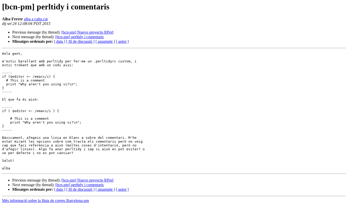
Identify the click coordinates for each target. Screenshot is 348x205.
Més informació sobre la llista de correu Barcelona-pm (45, 200)
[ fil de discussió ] (80, 41)
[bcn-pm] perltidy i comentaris (79, 37)
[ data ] (59, 41)
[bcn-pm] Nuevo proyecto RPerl (87, 32)
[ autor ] (122, 41)
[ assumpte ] (105, 41)
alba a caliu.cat (36, 19)
